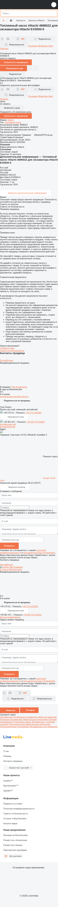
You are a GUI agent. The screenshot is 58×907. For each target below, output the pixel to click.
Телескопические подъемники (15, 726)
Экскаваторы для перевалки (43, 726)
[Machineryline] (11, 20)
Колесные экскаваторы (11, 719)
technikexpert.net (8, 424)
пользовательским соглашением (39, 552)
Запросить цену (12, 108)
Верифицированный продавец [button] (14, 363)
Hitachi (10, 120)
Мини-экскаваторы (47, 717)
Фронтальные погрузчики (35, 719)
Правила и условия (12, 803)
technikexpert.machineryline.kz (14, 396)
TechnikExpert (6, 360)
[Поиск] (54, 13)
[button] (54, 4)
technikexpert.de (7, 426)
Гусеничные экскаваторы (25, 717)
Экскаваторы (6, 717)
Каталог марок (10, 823)
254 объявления (19, 387)
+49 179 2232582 (33, 412)
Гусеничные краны (22, 722)
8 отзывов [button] (5, 394)
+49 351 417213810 (36, 422)
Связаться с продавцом (16, 116)
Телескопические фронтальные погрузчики (29, 724)
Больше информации (10, 617)
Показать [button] (20, 412)
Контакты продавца (12, 761)
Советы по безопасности (12, 350)
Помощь (7, 756)
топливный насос (13, 122)
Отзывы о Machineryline (14, 818)
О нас (6, 751)
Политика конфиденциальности (18, 808)
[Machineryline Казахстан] (19, 4)
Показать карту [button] (50, 456)
